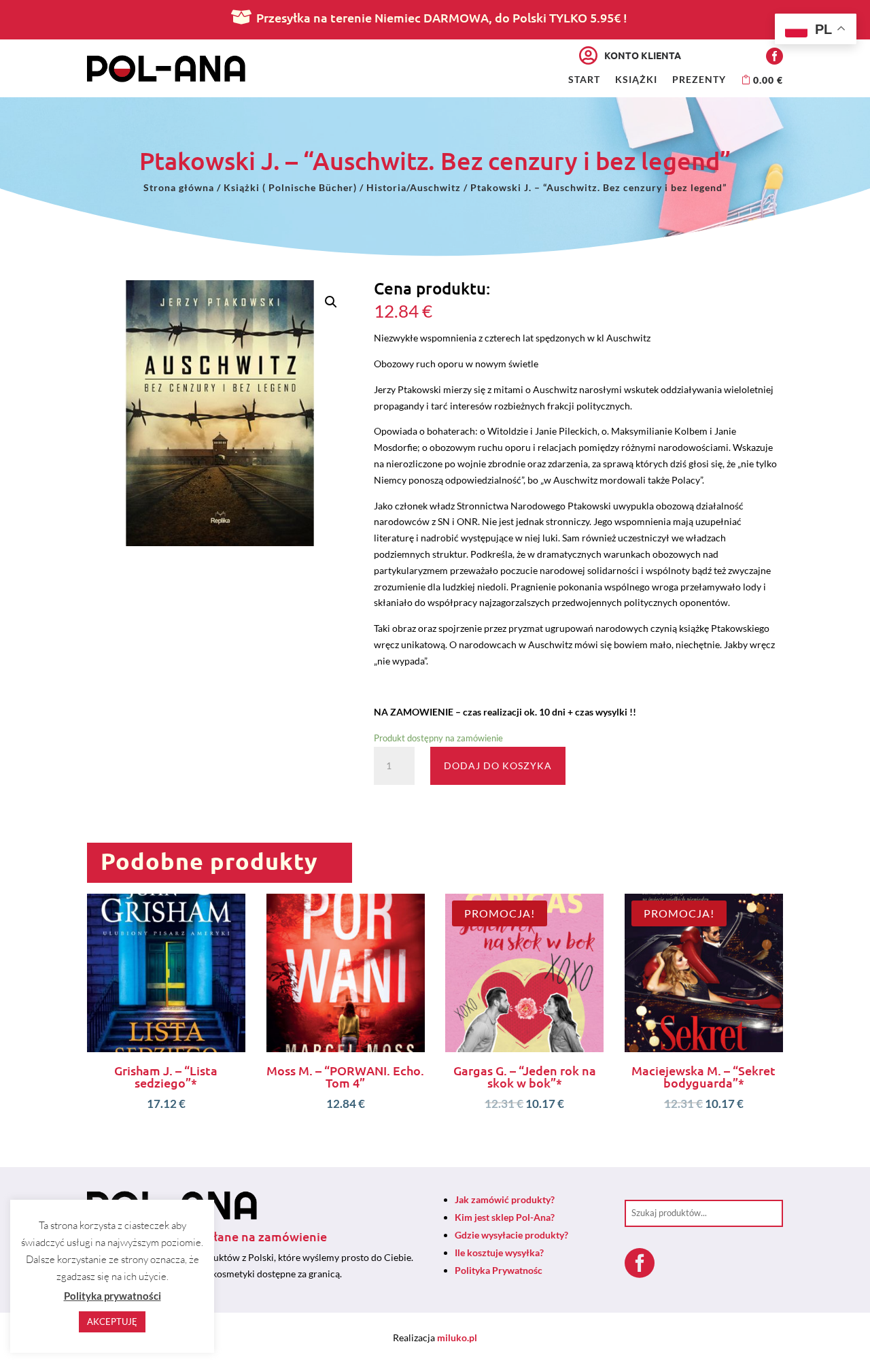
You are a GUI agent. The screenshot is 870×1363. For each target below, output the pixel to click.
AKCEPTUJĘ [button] (112, 1321)
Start (584, 80)
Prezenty (699, 80)
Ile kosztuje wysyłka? (499, 1252)
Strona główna (178, 187)
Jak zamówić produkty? (505, 1199)
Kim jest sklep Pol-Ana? (505, 1217)
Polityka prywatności (112, 1296)
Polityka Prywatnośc (498, 1270)
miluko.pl (457, 1337)
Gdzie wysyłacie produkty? (511, 1235)
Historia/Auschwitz (413, 187)
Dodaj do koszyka (498, 765)
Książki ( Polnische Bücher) (290, 187)
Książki (636, 80)
